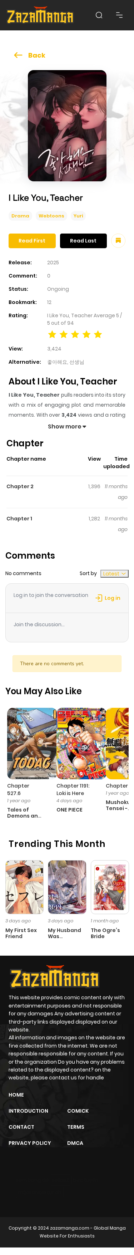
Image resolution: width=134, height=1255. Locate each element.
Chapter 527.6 (18, 789)
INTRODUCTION (28, 1110)
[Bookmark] (118, 241)
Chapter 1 (19, 518)
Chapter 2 (20, 486)
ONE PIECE (69, 809)
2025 (53, 262)
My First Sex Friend (21, 933)
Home (16, 1094)
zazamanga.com (69, 1228)
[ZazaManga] (40, 15)
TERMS (75, 1127)
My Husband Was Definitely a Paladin (64, 939)
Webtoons (51, 215)
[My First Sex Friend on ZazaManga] (24, 886)
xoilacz (60, 1179)
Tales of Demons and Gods (24, 815)
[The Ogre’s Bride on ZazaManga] (110, 886)
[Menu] (119, 15)
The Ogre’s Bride (105, 933)
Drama (20, 215)
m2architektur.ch (39, 1192)
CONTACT (21, 1127)
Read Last (83, 240)
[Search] (99, 15)
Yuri (78, 215)
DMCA (75, 1143)
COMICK (78, 1110)
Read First (32, 240)
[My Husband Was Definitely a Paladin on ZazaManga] (67, 886)
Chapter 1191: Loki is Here (72, 789)
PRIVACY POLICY (30, 1143)
